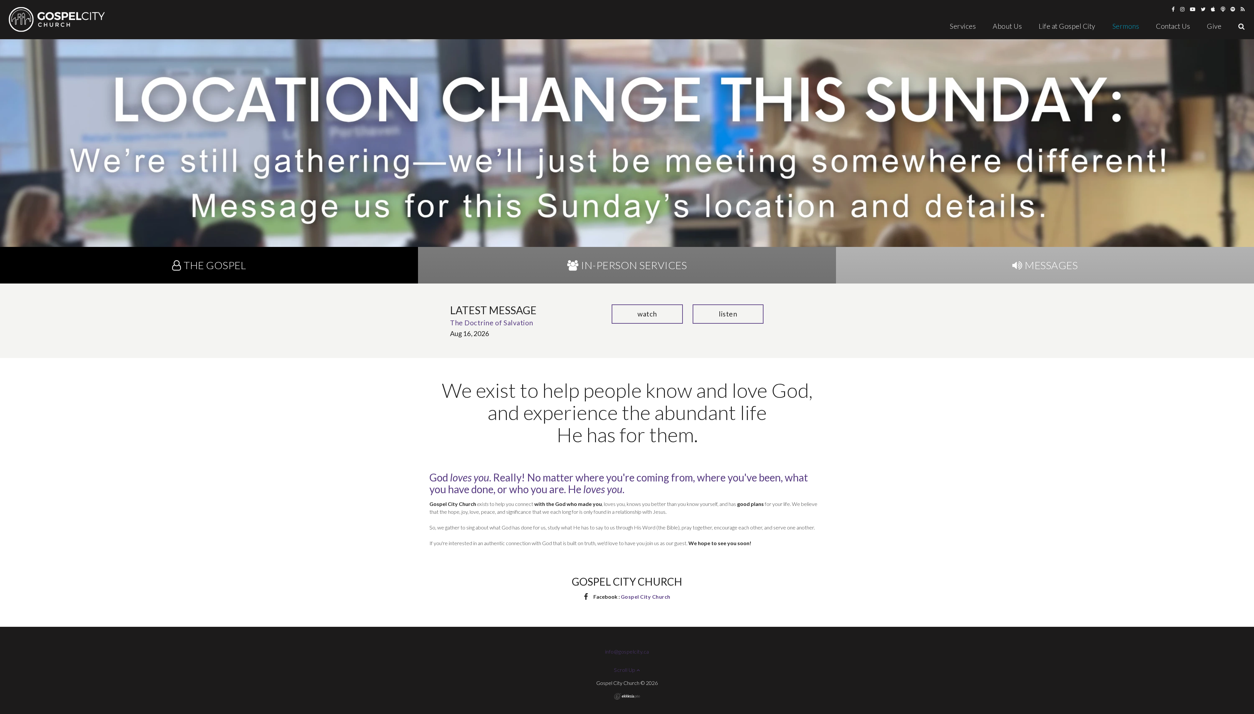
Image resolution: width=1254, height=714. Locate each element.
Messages (1051, 265)
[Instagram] (1182, 9)
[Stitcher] (1223, 9)
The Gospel (215, 265)
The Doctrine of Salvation (491, 322)
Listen (728, 314)
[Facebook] (1173, 9)
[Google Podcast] (1243, 9)
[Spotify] (1232, 9)
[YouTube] (1193, 9)
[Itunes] (1213, 9)
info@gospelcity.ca (627, 651)
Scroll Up (625, 670)
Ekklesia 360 (627, 696)
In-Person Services (634, 265)
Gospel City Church (645, 596)
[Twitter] (1203, 9)
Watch (647, 314)
